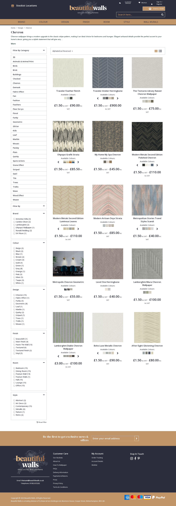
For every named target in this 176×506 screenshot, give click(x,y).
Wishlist (94, 465)
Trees (15, 182)
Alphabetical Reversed (61, 51)
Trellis (15, 187)
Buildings (17, 74)
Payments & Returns (60, 476)
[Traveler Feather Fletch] (68, 72)
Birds (15, 66)
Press (55, 480)
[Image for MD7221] (147, 136)
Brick (15, 70)
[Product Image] (147, 72)
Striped (16, 169)
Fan (14, 96)
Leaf (15, 135)
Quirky (16, 156)
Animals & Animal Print (23, 61)
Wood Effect (18, 195)
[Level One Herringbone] (107, 263)
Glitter (16, 126)
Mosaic (16, 143)
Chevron (16, 83)
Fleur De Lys (18, 109)
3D (14, 57)
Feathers (17, 104)
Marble (16, 139)
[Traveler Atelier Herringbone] (107, 72)
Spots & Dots (19, 161)
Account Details (97, 461)
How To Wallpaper (60, 465)
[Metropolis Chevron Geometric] (68, 263)
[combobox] (88, 40)
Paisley (16, 148)
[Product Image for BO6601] (107, 327)
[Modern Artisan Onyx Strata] (107, 200)
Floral (15, 113)
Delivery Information (60, 472)
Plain (15, 152)
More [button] (13, 44)
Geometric (17, 122)
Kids (15, 130)
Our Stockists (58, 458)
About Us (56, 461)
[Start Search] (162, 14)
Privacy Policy (58, 483)
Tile (14, 178)
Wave (15, 191)
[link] (131, 458)
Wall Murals (151, 22)
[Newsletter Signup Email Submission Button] (136, 438)
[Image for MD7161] (68, 200)
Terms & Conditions (60, 487)
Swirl (15, 174)
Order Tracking (97, 458)
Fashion (16, 100)
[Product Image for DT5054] (147, 327)
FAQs (55, 469)
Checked (16, 78)
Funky (15, 117)
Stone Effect (18, 165)
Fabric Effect (18, 92)
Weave (16, 199)
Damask (16, 87)
